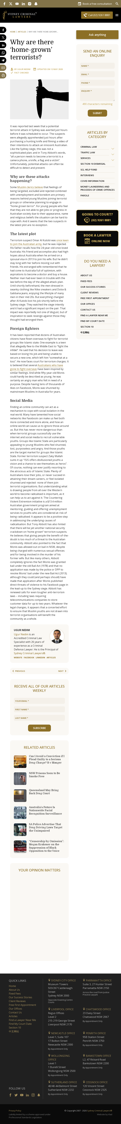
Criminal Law (89, 146)
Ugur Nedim (23, 69)
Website (18, 657)
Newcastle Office (63, 1033)
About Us (86, 275)
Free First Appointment (95, 298)
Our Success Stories (93, 286)
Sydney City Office (63, 980)
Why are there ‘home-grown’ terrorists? (32, 50)
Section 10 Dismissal (93, 163)
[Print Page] (3, 75)
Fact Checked (21, 73)
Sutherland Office (64, 1082)
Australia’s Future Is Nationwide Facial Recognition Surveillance (45, 810)
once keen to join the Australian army (39, 242)
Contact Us (88, 309)
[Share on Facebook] (3, 30)
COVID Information (92, 180)
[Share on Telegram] (3, 60)
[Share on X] (3, 37)
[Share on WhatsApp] (3, 52)
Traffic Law (88, 152)
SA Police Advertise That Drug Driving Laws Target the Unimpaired (45, 827)
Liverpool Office (62, 1009)
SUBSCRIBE (39, 728)
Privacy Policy (15, 1110)
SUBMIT (97, 113)
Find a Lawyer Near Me (94, 315)
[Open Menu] (116, 15)
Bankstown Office (98, 1056)
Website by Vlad (104, 1114)
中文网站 (85, 332)
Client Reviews (89, 292)
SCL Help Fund (89, 169)
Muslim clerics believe (30, 187)
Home (12, 31)
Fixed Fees (86, 281)
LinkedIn (40, 657)
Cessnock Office (96, 1082)
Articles (22, 31)
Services (85, 158)
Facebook (29, 657)
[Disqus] (39, 916)
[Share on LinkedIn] (3, 45)
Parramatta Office (98, 980)
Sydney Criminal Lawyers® (99, 1110)
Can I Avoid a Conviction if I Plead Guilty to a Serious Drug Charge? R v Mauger (46, 759)
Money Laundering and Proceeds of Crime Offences (98, 188)
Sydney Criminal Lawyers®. (30, 653)
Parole (85, 195)
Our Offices (88, 303)
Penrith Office (95, 1033)
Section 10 (87, 326)
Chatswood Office (98, 1009)
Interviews (87, 175)
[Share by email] (3, 68)
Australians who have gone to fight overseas (36, 367)
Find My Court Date (93, 321)
